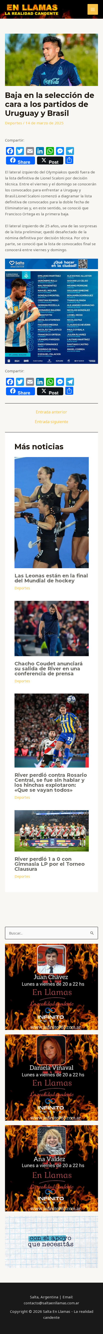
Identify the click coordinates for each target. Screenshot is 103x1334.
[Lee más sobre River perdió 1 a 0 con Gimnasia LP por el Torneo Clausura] (51, 830)
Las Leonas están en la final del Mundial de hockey (51, 578)
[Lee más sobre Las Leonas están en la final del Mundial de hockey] (51, 512)
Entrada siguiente (51, 422)
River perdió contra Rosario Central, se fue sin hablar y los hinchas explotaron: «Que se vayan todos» (50, 782)
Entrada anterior (51, 412)
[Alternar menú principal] (93, 9)
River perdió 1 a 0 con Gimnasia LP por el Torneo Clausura (49, 864)
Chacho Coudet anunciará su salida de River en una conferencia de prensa (48, 669)
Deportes (13, 122)
